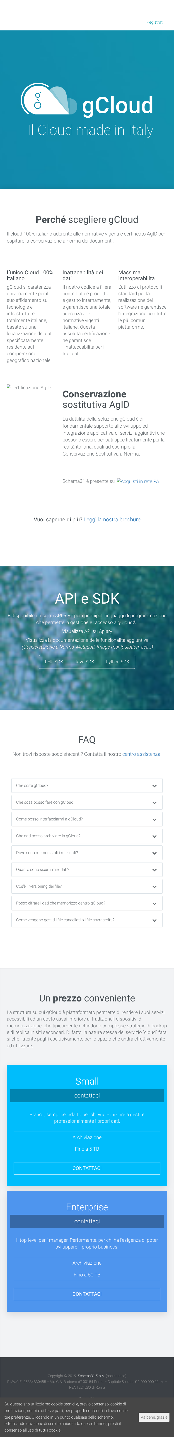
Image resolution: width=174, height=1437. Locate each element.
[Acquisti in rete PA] (137, 481)
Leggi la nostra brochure (112, 519)
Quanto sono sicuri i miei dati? (42, 869)
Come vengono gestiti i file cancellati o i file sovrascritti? (65, 919)
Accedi (131, 22)
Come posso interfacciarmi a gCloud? (49, 819)
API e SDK (73, 8)
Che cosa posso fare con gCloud (44, 802)
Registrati (155, 22)
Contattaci (87, 1168)
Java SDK (84, 661)
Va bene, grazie (154, 1417)
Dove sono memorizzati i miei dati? (47, 852)
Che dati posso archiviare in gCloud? (48, 835)
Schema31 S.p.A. (91, 1376)
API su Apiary (98, 631)
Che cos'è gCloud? (32, 785)
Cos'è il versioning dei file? (39, 886)
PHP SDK (54, 661)
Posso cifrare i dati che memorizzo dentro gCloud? (60, 903)
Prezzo (53, 8)
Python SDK (117, 661)
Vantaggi (34, 8)
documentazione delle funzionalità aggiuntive (100, 640)
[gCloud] (13, 7)
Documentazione (102, 8)
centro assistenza (141, 754)
